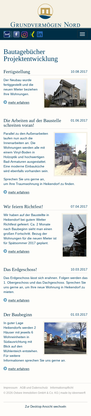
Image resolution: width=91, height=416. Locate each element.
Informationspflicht (61, 387)
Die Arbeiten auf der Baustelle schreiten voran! (32, 123)
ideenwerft (78, 392)
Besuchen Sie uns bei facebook (16, 34)
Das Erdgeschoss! (20, 269)
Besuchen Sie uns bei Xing (31, 34)
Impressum (11, 387)
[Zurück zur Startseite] (45, 13)
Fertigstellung (17, 71)
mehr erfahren (18, 192)
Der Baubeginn (18, 314)
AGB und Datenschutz (34, 387)
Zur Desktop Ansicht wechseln (45, 406)
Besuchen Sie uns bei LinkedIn (39, 34)
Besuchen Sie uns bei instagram (24, 34)
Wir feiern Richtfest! (23, 206)
